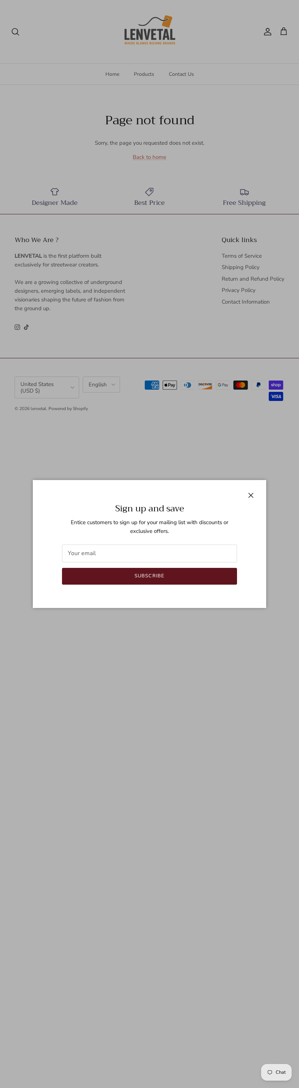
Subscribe (149, 576)
